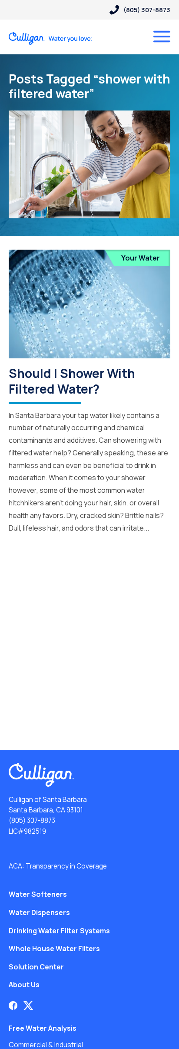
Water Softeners (38, 894)
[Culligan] (51, 38)
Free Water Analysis (42, 1028)
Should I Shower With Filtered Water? (72, 381)
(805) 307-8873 (32, 820)
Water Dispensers (39, 912)
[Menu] (161, 36)
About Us (24, 984)
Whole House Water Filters (54, 948)
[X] (28, 1005)
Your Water (140, 258)
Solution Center (36, 967)
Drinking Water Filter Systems (59, 930)
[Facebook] (13, 1005)
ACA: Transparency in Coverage (58, 866)
